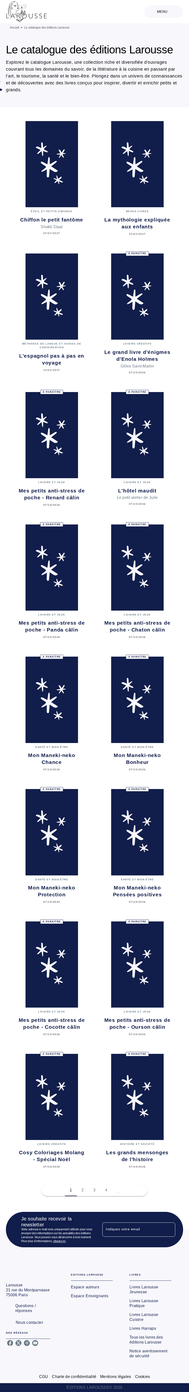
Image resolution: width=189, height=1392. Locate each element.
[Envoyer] (169, 1229)
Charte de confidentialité (74, 1377)
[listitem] (10, 1343)
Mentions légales (115, 1377)
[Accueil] (26, 11)
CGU (43, 1377)
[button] (118, 1190)
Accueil (14, 27)
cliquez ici (59, 1241)
